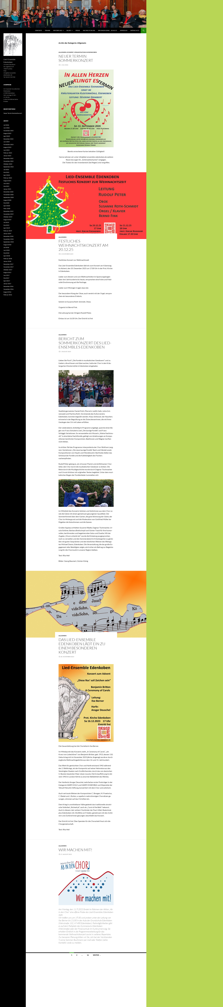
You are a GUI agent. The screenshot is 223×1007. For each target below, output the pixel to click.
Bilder (69, 30)
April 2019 (6, 228)
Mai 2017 (6, 278)
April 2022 (6, 175)
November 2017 (8, 267)
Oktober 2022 (7, 164)
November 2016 (8, 289)
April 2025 (6, 136)
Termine (47, 30)
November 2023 (8, 144)
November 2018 (8, 239)
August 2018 (7, 245)
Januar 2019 (7, 233)
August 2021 (7, 181)
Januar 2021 (7, 189)
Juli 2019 (6, 222)
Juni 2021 (6, 183)
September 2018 (8, 242)
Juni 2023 (6, 150)
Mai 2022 (6, 172)
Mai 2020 (6, 203)
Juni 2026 (6, 128)
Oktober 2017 (7, 270)
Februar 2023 (7, 153)
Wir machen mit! (75, 849)
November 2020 (8, 194)
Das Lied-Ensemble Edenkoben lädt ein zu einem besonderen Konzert (82, 645)
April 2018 (6, 256)
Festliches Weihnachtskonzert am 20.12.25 (83, 245)
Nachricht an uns (89, 30)
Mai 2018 (6, 253)
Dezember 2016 (8, 286)
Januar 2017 (7, 283)
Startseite (38, 30)
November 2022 (8, 161)
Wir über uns (57, 30)
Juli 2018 (6, 247)
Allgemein (62, 52)
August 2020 (7, 200)
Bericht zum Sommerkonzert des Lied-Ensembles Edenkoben (85, 342)
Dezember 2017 (8, 264)
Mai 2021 (6, 186)
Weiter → (97, 955)
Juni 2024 (6, 142)
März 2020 (6, 208)
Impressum (123, 30)
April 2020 (6, 206)
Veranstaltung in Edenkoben (85, 52)
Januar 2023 (7, 155)
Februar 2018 (7, 258)
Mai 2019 (6, 225)
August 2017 (7, 272)
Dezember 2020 (8, 192)
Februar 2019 (7, 231)
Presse (77, 30)
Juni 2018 (6, 250)
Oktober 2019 (7, 217)
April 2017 (6, 281)
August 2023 (7, 147)
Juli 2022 (6, 169)
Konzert (70, 52)
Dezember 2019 (8, 211)
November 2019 (8, 214)
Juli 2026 (6, 125)
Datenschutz (134, 30)
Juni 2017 (6, 275)
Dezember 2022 (8, 158)
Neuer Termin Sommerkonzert (76, 58)
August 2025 (7, 133)
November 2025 (8, 130)
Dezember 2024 (8, 139)
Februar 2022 (7, 178)
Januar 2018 (7, 261)
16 (88, 955)
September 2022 (8, 167)
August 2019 (7, 219)
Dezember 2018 (8, 236)
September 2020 (8, 197)
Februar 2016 (7, 295)
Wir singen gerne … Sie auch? (107, 30)
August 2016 (7, 292)
